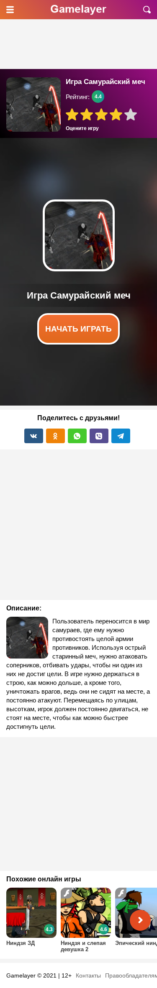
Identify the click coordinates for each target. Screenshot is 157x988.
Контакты (88, 975)
